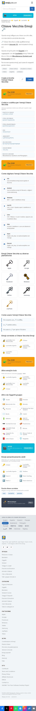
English (5, 520)
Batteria (6, 418)
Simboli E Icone (6, 593)
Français (27, 520)
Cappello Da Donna (8, 433)
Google (4, 617)
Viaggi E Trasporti (7, 595)
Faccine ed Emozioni (8, 568)
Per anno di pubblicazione (10, 647)
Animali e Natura (7, 571)
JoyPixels (4, 631)
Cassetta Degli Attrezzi (8, 428)
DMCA (4, 680)
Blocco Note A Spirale (25, 433)
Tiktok (3, 634)
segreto (11, 72)
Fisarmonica (24, 423)
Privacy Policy (6, 674)
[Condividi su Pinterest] (11, 708)
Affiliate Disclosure (7, 677)
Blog (3, 655)
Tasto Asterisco (25, 480)
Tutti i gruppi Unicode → (9, 577)
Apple (3, 614)
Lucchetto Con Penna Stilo (8, 340)
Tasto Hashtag (25, 476)
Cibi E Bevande (6, 604)
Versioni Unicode (7, 650)
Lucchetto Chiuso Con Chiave (24, 346)
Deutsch (19, 520)
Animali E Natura (7, 601)
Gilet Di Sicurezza (24, 418)
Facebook (5, 620)
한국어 (27, 526)
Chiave (23, 340)
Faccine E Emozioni (8, 598)
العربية (5, 529)
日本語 (20, 526)
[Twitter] (7, 547)
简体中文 (13, 526)
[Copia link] (29, 708)
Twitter (4, 625)
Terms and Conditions (8, 671)
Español (12, 520)
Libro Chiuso (8, 438)
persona (19, 493)
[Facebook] (3, 547)
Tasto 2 (6, 480)
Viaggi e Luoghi (6, 566)
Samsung (5, 628)
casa (4, 493)
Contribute (5, 668)
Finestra (23, 399)
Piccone (6, 409)
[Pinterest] (11, 547)
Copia (30, 79)
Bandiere (4, 557)
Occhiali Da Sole (9, 423)
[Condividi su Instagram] (24, 708)
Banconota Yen (8, 404)
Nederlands (13, 523)
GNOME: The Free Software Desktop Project (15, 685)
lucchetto (11, 493)
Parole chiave (6, 644)
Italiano (5, 523)
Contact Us (5, 682)
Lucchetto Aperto (9, 345)
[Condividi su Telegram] (20, 708)
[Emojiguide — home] (9, 2)
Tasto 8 (6, 476)
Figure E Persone (7, 584)
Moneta (23, 404)
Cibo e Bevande (7, 574)
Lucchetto (24, 20)
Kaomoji (4, 658)
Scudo (6, 399)
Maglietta (23, 438)
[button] (18, 113)
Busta (5, 414)
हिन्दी (10, 529)
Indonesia (17, 529)
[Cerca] (32, 9)
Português (23, 523)
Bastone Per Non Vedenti (26, 409)
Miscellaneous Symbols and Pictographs (15, 155)
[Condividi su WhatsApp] (15, 708)
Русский (5, 526)
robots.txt (13, 697)
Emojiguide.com (6, 20)
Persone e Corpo (7, 554)
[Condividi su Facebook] (2, 708)
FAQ (3, 661)
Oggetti (16, 20)
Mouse (23, 428)
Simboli (4, 563)
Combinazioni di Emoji (8, 641)
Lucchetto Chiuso (7, 352)
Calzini (23, 414)
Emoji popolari (6, 652)
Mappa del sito (6, 697)
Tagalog (25, 529)
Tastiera (23, 471)
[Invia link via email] (33, 708)
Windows (4, 623)
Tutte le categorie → (8, 607)
